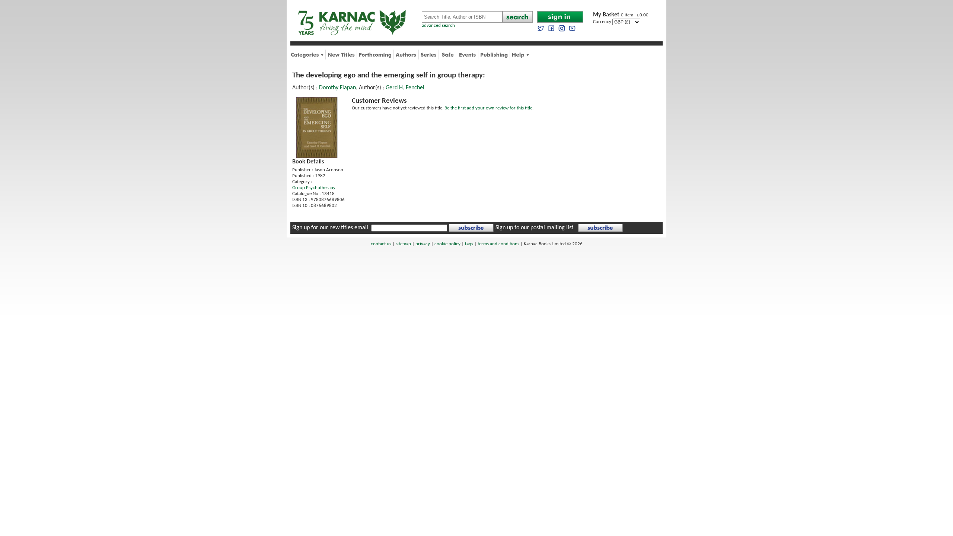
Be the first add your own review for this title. (488, 108)
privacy (422, 244)
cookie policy (447, 244)
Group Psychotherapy (313, 187)
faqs (469, 244)
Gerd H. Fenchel (405, 88)
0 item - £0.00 (620, 15)
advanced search (438, 25)
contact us (381, 244)
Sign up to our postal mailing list (534, 228)
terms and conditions (498, 244)
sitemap (403, 244)
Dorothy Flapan (337, 88)
